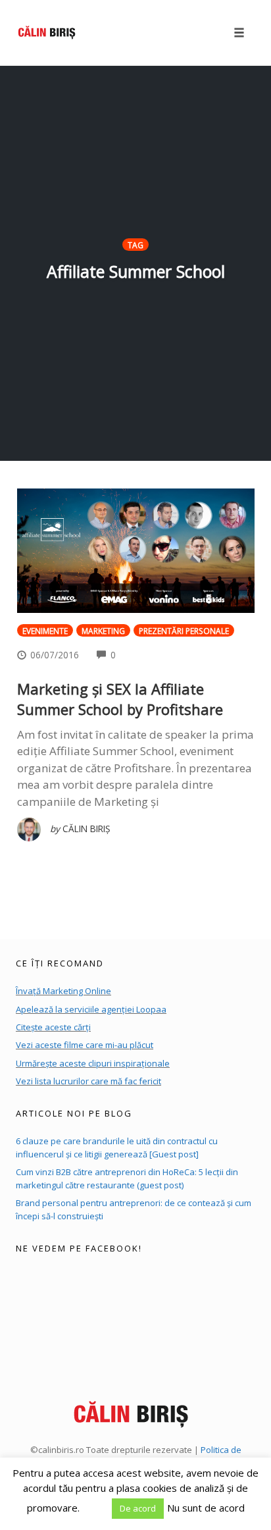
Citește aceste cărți (53, 1027)
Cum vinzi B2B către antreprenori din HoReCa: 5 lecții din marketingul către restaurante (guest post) (127, 1178)
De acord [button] (138, 1508)
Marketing (103, 630)
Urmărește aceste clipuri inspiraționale (93, 1063)
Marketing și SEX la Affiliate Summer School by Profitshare (120, 699)
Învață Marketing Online (63, 991)
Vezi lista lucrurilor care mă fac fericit (88, 1081)
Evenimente (45, 630)
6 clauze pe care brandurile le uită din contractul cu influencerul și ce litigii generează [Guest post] (117, 1147)
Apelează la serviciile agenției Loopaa (91, 1009)
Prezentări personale (184, 630)
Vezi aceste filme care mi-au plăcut (84, 1045)
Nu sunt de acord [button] (206, 1507)
